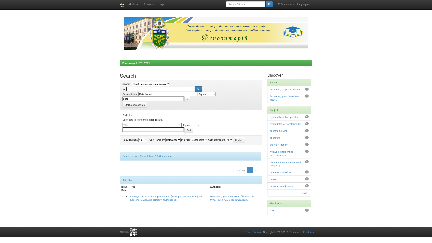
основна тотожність (280, 172)
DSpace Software (253, 232)
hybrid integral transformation (285, 124)
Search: (127, 84)
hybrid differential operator (284, 117)
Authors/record (216, 139)
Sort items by (157, 139)
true (272, 210)
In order (185, 139)
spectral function (279, 130)
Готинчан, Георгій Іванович (232, 199)
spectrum (275, 137)
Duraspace (295, 232)
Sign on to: (286, 4)
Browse (147, 4)
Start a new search (135, 104)
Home (134, 4)
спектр (273, 179)
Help (161, 4)
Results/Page (130, 139)
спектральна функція (281, 186)
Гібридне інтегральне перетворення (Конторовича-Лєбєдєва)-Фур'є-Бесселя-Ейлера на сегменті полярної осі (168, 198)
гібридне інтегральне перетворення (281, 153)
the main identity (279, 144)
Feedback (308, 232)
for (124, 89)
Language (302, 4)
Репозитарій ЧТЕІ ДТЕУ (136, 63)
